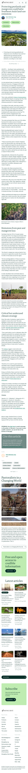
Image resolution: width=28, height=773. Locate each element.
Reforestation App (6, 744)
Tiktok (16, 748)
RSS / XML (17, 761)
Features (3, 728)
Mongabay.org (5, 742)
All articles (6, 677)
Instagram (17, 739)
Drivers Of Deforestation (19, 468)
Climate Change (7, 465)
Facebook (17, 746)
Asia (12, 18)
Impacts (17, 724)
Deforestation (6, 468)
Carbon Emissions (7, 462)
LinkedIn (17, 737)
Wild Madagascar (5, 737)
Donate (16, 722)
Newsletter (10, 699)
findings (6, 349)
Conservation (16, 465)
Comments (6, 22)
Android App (18, 757)
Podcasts (3, 720)
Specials (3, 724)
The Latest (4, 731)
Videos (3, 717)
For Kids (3, 739)
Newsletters (18, 726)
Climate (16, 462)
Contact (17, 720)
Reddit (16, 750)
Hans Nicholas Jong (11, 17)
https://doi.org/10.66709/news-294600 (12, 446)
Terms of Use (18, 731)
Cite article (6, 26)
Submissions (18, 728)
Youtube (17, 742)
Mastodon (17, 755)
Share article (15, 22)
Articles (3, 722)
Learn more (10, 570)
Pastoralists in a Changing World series (13, 546)
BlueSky (17, 753)
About (16, 717)
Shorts (3, 726)
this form (12, 426)
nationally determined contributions (15, 327)
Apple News (18, 759)
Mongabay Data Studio (7, 754)
